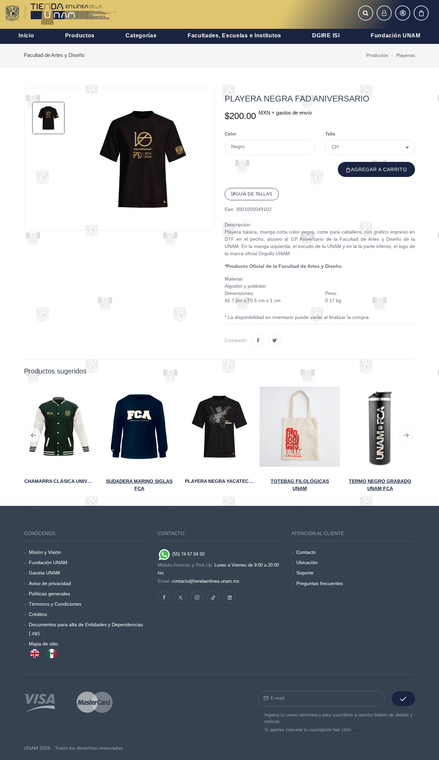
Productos (377, 55)
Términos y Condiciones (55, 604)
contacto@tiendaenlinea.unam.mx (205, 581)
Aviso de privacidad (50, 583)
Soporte (304, 572)
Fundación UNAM (48, 562)
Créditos (38, 614)
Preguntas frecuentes (319, 583)
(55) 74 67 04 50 (187, 554)
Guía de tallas (254, 194)
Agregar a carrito (379, 169)
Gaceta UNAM (44, 572)
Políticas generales (49, 593)
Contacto (306, 552)
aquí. (357, 729)
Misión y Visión (45, 552)
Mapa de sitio (43, 643)
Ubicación (307, 562)
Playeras (405, 55)
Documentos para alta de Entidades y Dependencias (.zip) (86, 629)
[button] (365, 13)
